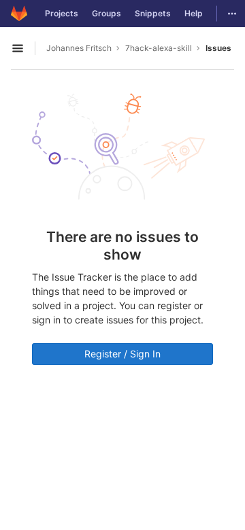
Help (193, 13)
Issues (218, 48)
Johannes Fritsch (79, 48)
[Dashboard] (19, 13)
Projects (61, 13)
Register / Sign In (122, 353)
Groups (106, 13)
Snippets (153, 13)
